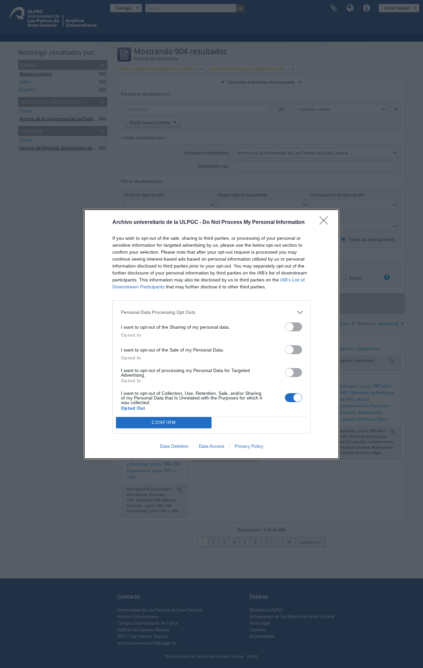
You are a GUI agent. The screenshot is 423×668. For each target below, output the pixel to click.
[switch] (293, 326)
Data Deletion (174, 446)
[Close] (326, 222)
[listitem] (211, 312)
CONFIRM (164, 422)
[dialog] (211, 334)
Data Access (211, 446)
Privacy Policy (249, 446)
